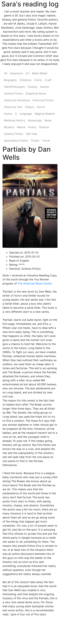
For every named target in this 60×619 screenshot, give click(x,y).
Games (44, 86)
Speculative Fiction (16, 140)
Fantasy (33, 86)
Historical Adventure (17, 100)
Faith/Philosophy (14, 86)
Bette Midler (40, 73)
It (16, 113)
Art (28, 73)
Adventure (16, 73)
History (29, 107)
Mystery (9, 127)
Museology (35, 120)
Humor (8, 113)
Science (44, 127)
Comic (38, 80)
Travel (46, 140)
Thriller (35, 140)
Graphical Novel (36, 93)
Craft (48, 80)
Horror (41, 107)
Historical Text (13, 107)
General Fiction (13, 93)
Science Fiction (13, 134)
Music (48, 120)
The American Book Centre (35, 283)
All (5, 73)
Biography (10, 80)
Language (26, 113)
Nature (21, 127)
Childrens (25, 80)
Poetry (32, 127)
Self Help (31, 134)
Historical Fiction (43, 100)
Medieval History (14, 120)
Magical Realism (44, 113)
